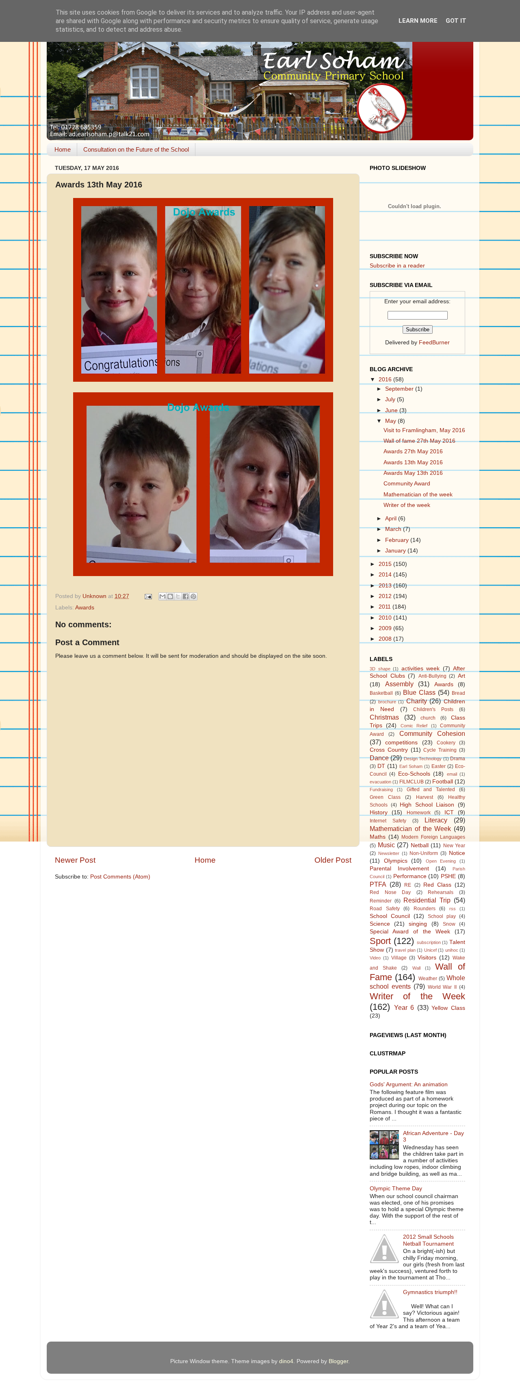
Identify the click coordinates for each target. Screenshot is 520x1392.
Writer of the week (407, 505)
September (400, 389)
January (396, 551)
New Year (454, 845)
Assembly (399, 683)
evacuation (380, 781)
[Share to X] (178, 596)
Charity (416, 701)
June (392, 410)
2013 (386, 586)
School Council (390, 916)
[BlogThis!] (170, 596)
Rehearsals (440, 892)
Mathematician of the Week (410, 828)
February (397, 540)
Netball (420, 845)
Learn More (418, 20)
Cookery (446, 743)
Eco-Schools (414, 774)
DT (381, 766)
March (394, 529)
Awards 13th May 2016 (413, 462)
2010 (386, 618)
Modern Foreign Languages (433, 837)
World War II (442, 987)
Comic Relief (414, 725)
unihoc (451, 950)
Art (461, 676)
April (391, 518)
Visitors (427, 958)
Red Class (437, 885)
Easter (438, 766)
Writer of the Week (417, 996)
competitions (401, 743)
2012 (386, 596)
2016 (386, 379)
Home (62, 149)
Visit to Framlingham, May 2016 (424, 430)
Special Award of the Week (410, 932)
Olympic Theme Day (396, 1188)
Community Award (407, 484)
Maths (378, 837)
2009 (386, 628)
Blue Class (419, 692)
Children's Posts (433, 709)
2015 (386, 564)
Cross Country (389, 750)
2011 (385, 607)
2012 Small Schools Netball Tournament (428, 1240)
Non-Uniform (424, 853)
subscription (429, 942)
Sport (380, 941)
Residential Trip (427, 900)
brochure (387, 701)
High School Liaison (427, 805)
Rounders (425, 908)
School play (442, 916)
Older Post (332, 860)
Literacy (436, 820)
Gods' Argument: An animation (409, 1084)
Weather (427, 978)
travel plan (405, 950)
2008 (386, 639)
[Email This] (162, 596)
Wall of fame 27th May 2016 (419, 441)
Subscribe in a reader (397, 266)
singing (418, 924)
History (379, 812)
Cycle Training (440, 750)
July (391, 399)
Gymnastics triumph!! (430, 1292)
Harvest (424, 797)
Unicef (430, 950)
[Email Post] (148, 596)
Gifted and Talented (431, 789)
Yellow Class (448, 1008)
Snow (449, 924)
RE (407, 885)
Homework (419, 813)
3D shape (380, 668)
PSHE (448, 876)
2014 (386, 575)
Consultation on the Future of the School (136, 149)
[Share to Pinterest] (193, 596)
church (428, 718)
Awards (84, 608)
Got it (456, 20)
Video (375, 957)
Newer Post (75, 860)
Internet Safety (388, 821)
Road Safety (385, 908)
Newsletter (388, 853)
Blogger (338, 1361)
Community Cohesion (432, 733)
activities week (420, 669)
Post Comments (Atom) (120, 877)
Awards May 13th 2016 (413, 473)
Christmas (384, 717)
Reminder (381, 901)
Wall (416, 968)
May (391, 421)
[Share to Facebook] (186, 596)
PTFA (378, 884)
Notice (457, 853)
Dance (379, 757)
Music (386, 844)
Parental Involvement (399, 869)
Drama (457, 758)
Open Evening (441, 861)
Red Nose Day (390, 892)
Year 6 (404, 1007)
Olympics (395, 861)
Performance (410, 876)
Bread (458, 693)
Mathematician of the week (418, 495)
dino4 (286, 1361)
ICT (449, 812)
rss (452, 908)
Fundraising (381, 789)
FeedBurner (434, 342)
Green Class (385, 797)
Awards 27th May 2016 (413, 451)
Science (380, 924)
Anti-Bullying (432, 676)
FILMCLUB (411, 782)
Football (442, 782)
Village (399, 958)
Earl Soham (410, 766)
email (452, 774)
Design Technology (423, 758)
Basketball (381, 693)
